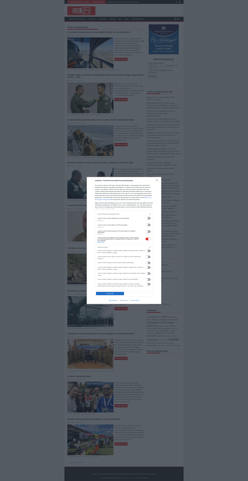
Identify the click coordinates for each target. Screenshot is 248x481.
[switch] (148, 218)
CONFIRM (110, 293)
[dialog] (124, 240)
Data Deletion (113, 300)
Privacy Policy (135, 300)
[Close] (157, 181)
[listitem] (124, 214)
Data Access (124, 300)
